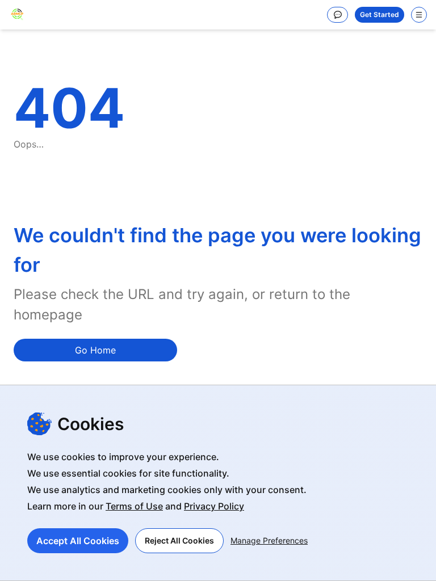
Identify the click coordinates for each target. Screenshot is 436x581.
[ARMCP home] (17, 15)
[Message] (337, 15)
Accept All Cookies (77, 540)
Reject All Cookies (179, 540)
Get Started (379, 14)
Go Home (95, 350)
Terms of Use (134, 506)
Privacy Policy (214, 506)
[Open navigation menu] (419, 15)
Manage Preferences (269, 540)
